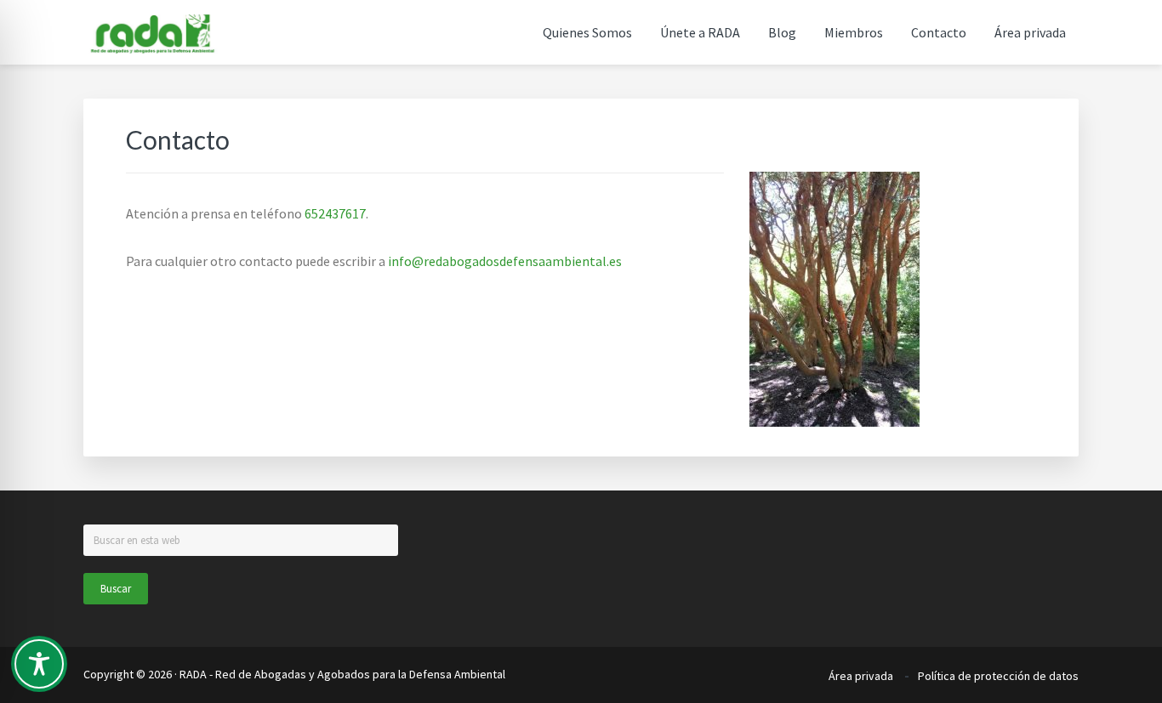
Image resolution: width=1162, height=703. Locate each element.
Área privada (861, 676)
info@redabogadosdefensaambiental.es (505, 260)
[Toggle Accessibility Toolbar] (39, 664)
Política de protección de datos (998, 676)
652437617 (335, 213)
